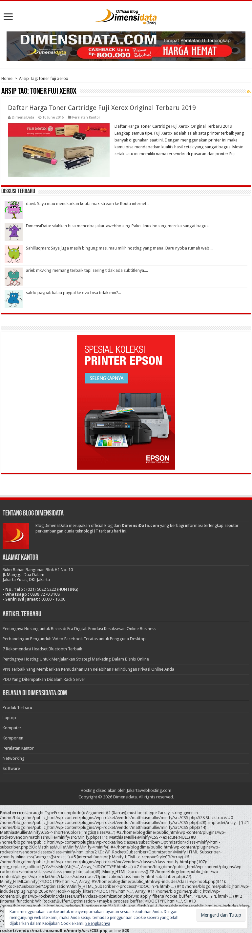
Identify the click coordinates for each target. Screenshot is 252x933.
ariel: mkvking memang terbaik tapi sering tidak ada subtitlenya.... (87, 270)
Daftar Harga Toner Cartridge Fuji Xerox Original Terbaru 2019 (102, 108)
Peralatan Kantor (86, 117)
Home (6, 78)
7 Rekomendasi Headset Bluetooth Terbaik (42, 648)
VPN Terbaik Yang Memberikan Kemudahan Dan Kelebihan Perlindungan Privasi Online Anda (88, 669)
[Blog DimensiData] (126, 15)
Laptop (9, 717)
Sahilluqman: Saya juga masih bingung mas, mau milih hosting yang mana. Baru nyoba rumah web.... (119, 248)
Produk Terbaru (17, 707)
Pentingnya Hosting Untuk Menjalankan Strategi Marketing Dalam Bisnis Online (76, 659)
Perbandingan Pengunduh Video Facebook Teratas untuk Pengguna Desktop (74, 638)
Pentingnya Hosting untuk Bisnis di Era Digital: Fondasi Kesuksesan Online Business (79, 628)
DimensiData (23, 117)
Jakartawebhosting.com (149, 790)
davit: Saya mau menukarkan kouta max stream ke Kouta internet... (87, 203)
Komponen (13, 738)
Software (11, 768)
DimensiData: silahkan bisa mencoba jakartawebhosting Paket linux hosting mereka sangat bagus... (118, 225)
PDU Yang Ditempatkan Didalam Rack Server (44, 679)
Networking (14, 758)
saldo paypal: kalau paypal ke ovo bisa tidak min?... (73, 292)
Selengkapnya (97, 923)
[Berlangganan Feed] (249, 91)
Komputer (12, 727)
